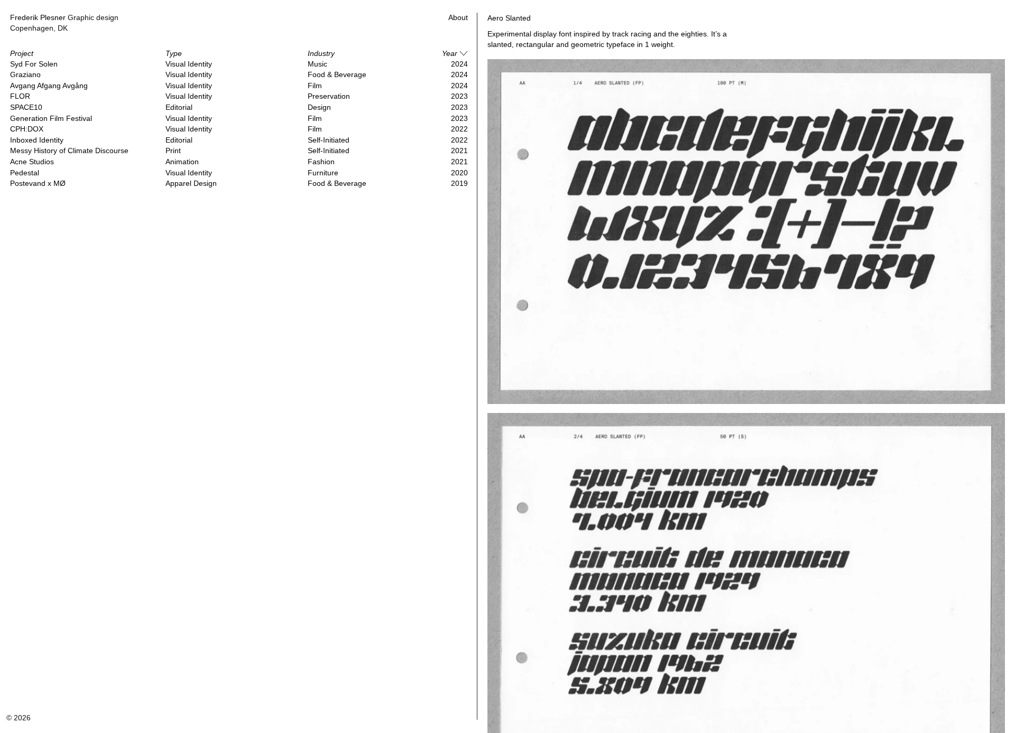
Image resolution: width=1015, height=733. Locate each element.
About (458, 17)
